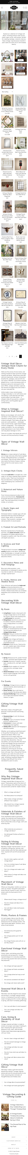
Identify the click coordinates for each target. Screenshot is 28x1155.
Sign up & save (13, 1148)
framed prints (20, 497)
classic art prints (14, 532)
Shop (14, 1137)
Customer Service (14, 1140)
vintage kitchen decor (10, 632)
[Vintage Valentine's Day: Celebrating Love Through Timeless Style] (5, 1107)
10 (16, 356)
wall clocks (10, 474)
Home (13, 17)
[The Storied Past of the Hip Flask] (5, 1127)
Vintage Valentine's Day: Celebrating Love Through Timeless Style (18, 1107)
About (13, 1144)
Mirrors (3, 454)
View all (14, 1100)
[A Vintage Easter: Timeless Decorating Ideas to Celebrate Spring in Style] (5, 1116)
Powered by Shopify (14, 1153)
